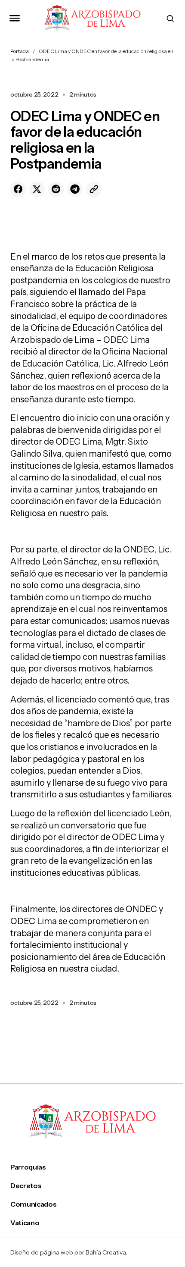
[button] (14, 18)
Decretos (25, 1186)
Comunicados (33, 1204)
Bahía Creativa (106, 1252)
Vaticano (24, 1223)
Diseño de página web (41, 1252)
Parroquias (28, 1167)
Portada (19, 51)
